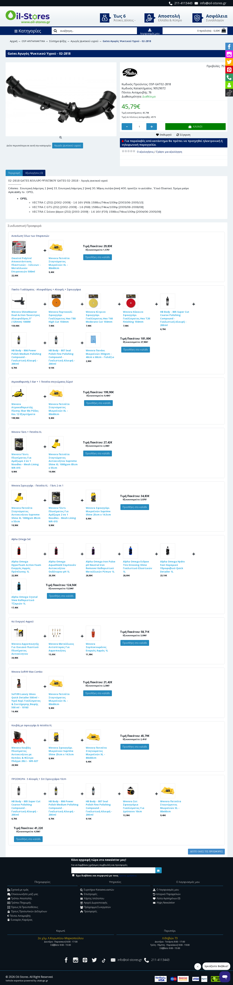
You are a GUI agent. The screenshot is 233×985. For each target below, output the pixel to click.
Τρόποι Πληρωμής (21, 902)
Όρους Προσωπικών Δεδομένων (29, 911)
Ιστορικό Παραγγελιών (168, 894)
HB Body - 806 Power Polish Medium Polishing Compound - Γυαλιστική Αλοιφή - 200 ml (26, 357)
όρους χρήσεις (128, 875)
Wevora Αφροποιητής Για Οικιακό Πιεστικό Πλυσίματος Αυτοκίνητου (25, 649)
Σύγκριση (185, 134)
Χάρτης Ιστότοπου (94, 898)
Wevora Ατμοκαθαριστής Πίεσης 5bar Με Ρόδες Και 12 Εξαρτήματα (25, 409)
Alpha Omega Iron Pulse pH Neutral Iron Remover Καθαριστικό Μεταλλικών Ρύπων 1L (100, 566)
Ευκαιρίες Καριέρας (21, 919)
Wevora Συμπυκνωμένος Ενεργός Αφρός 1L (97, 647)
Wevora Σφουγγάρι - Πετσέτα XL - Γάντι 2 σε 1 (37, 485)
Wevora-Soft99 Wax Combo (26, 671)
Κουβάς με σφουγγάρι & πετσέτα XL (31, 725)
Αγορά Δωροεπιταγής (95, 902)
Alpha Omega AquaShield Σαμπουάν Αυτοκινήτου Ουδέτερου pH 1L (62, 566)
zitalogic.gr (42, 980)
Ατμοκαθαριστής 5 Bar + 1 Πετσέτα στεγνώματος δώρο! (42, 381)
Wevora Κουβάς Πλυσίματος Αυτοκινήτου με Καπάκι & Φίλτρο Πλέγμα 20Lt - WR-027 (24, 754)
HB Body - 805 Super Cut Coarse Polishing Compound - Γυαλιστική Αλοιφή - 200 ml (174, 318)
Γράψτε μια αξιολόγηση (169, 151)
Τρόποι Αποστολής (21, 898)
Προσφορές (90, 911)
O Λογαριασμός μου (168, 889)
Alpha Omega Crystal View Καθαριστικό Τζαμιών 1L (24, 600)
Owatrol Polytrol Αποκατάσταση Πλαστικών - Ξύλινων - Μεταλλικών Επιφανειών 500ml (26, 265)
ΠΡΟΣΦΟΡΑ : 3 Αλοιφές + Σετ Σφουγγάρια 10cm (38, 779)
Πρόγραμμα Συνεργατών (97, 907)
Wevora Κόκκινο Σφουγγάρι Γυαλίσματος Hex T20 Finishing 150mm (136, 316)
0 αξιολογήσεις (145, 151)
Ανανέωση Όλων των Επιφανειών (30, 235)
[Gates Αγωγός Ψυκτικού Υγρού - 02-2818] (61, 99)
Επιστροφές (90, 894)
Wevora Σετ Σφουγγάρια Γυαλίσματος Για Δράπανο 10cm (133, 806)
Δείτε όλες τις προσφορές (206, 851)
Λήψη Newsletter (166, 902)
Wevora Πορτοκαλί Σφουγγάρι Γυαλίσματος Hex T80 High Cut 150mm (62, 316)
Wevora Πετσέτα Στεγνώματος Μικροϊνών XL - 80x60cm (59, 263)
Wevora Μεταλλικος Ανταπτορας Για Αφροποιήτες (61, 647)
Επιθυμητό (166, 134)
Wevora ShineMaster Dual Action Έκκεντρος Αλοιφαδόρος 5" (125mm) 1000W (25, 316)
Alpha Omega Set (21, 539)
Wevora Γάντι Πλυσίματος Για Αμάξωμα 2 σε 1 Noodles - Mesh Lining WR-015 (25, 461)
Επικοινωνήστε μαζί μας (24, 894)
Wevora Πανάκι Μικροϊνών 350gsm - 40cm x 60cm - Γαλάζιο (100, 354)
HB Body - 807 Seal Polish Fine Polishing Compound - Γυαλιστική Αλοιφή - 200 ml (62, 357)
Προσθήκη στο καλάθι (97, 257)
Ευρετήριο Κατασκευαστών (99, 889)
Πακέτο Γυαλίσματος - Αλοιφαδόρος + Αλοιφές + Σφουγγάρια (46, 289)
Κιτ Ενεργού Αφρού (22, 621)
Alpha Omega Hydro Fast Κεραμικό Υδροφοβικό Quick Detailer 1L (172, 566)
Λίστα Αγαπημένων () (168, 898)
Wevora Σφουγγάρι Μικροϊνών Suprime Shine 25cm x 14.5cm (98, 511)
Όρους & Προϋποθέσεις (24, 907)
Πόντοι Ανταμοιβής (20, 915)
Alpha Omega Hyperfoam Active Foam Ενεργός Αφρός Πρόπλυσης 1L (26, 566)
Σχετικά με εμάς (19, 889)
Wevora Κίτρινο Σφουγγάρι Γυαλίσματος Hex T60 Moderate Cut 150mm (99, 316)
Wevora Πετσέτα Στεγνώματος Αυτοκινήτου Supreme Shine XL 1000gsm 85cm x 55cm (63, 461)
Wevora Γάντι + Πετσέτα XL (26, 431)
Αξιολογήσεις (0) (34, 173)
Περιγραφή (14, 173)
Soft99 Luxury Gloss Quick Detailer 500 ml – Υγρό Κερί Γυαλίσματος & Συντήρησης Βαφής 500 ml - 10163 (26, 700)
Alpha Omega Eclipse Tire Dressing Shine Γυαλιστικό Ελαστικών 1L (137, 566)
